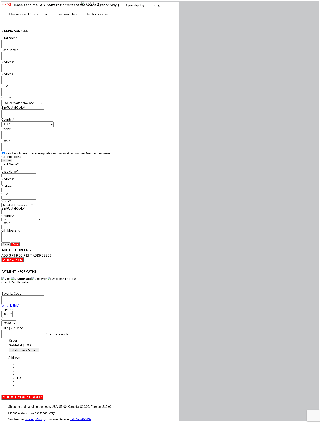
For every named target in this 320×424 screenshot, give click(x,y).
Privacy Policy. (35, 419)
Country (7, 119)
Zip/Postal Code (13, 107)
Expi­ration (8, 309)
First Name (10, 38)
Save (15, 244)
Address (7, 62)
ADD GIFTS (12, 260)
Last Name (9, 50)
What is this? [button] (10, 305)
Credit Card (15, 282)
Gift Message (10, 230)
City (4, 86)
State (6, 98)
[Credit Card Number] (41, 288)
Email (5, 141)
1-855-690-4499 (80, 419)
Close (6, 244)
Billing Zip (12, 328)
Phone (6, 129)
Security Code (11, 293)
